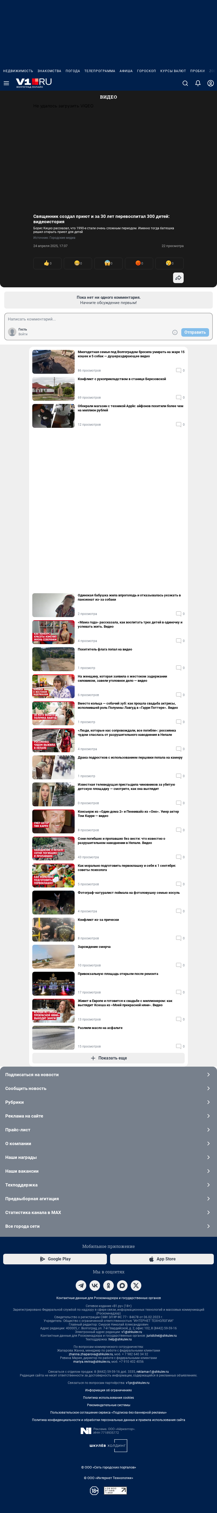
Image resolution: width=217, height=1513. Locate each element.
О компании (18, 1143)
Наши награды (21, 1157)
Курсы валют (173, 71)
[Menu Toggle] (6, 83)
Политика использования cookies (108, 1398)
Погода (73, 71)
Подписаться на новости (32, 1074)
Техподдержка (21, 1184)
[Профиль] (210, 83)
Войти (23, 334)
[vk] (94, 1285)
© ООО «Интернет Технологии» (108, 1478)
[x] (136, 1285)
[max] (122, 1285)
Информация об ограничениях (108, 1390)
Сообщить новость (25, 1088)
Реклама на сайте (24, 1116)
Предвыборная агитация (32, 1198)
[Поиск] (185, 83)
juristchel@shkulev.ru (162, 1336)
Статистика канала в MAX (33, 1212)
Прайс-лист (17, 1129)
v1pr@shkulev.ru (138, 1383)
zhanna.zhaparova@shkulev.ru (91, 1354)
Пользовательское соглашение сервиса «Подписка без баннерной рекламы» (108, 1412)
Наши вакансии (22, 1171)
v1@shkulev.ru (131, 1332)
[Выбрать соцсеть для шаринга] (178, 277)
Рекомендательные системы (108, 1405)
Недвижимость (18, 71)
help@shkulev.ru (120, 1339)
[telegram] (81, 1285)
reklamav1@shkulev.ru (153, 1372)
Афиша (126, 71)
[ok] (108, 1285)
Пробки (197, 71)
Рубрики (14, 1102)
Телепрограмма (99, 71)
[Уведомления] (198, 83)
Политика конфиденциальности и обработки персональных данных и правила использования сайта (108, 1420)
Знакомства (49, 71)
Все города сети (22, 1226)
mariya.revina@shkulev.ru (91, 1362)
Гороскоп (146, 71)
